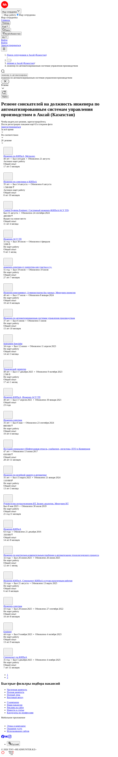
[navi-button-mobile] (4, 49)
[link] (6, 30)
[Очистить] (5, 81)
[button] (4, 40)
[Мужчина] (8, 151)
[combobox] (14, 75)
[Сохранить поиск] (4, 92)
